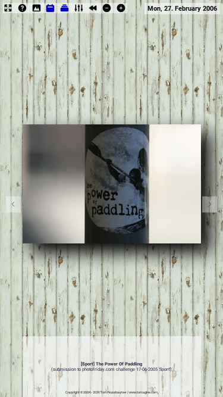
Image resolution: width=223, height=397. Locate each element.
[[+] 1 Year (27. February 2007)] (121, 11)
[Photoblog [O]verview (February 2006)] (50, 11)
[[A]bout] (22, 11)
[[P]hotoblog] (37, 11)
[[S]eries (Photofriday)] (64, 11)
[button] (209, 204)
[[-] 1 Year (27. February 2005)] (107, 11)
